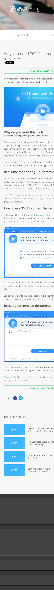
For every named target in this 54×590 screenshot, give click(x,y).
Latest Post (21, 35)
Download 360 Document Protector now (23, 377)
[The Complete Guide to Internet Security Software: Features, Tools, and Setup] (14, 443)
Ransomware (10, 142)
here (18, 215)
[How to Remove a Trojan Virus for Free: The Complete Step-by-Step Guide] (14, 456)
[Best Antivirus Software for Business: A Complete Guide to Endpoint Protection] (14, 470)
